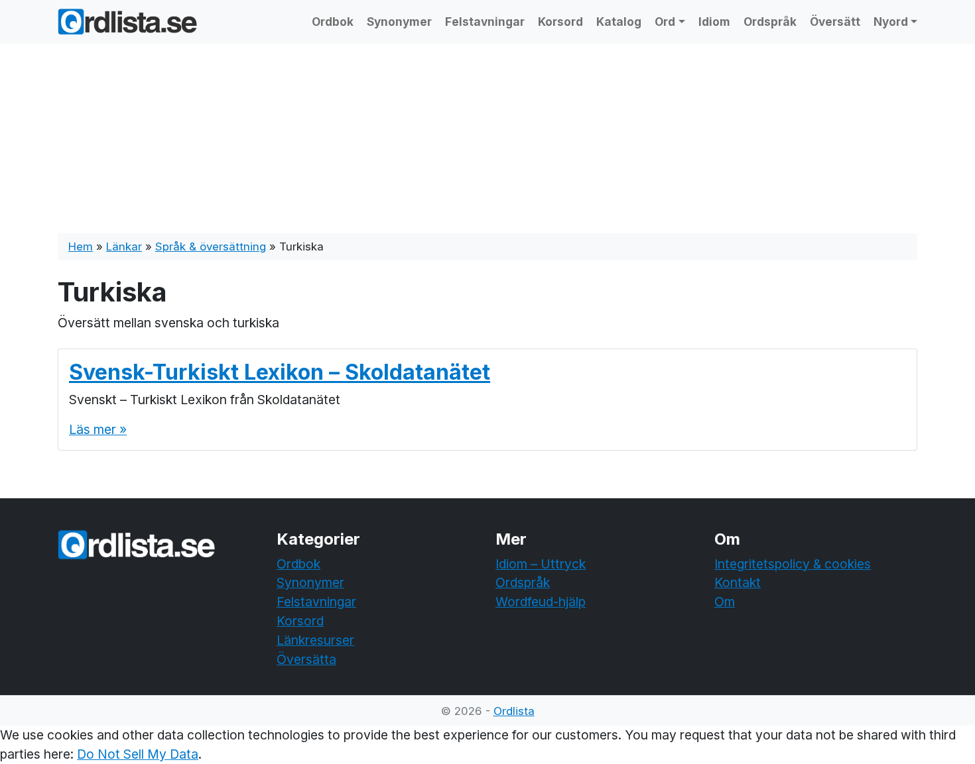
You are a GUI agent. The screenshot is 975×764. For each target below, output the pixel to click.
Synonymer (399, 21)
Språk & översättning (210, 246)
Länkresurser (315, 640)
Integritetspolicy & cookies (792, 564)
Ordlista (514, 711)
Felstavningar (485, 21)
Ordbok (333, 21)
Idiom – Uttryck (540, 564)
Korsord (560, 21)
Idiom (714, 21)
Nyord (891, 21)
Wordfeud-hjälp (540, 602)
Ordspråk (770, 21)
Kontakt (737, 582)
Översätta (306, 659)
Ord (665, 21)
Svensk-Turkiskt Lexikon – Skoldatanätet (279, 372)
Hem (80, 246)
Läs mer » (98, 429)
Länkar (124, 246)
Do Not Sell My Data (137, 754)
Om (724, 602)
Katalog (618, 21)
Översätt (835, 21)
